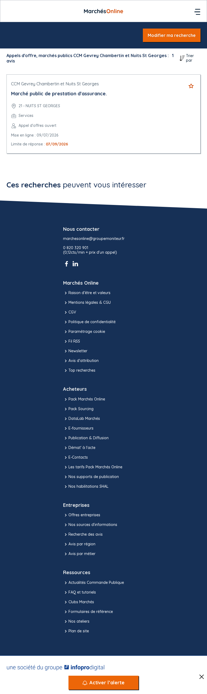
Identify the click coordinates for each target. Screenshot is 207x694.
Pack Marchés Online (86, 399)
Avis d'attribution (83, 360)
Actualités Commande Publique (96, 582)
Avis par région (81, 544)
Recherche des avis (85, 534)
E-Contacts (78, 457)
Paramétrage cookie (86, 331)
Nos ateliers (78, 621)
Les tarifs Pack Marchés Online (95, 467)
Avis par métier (81, 553)
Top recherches (81, 370)
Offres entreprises (84, 514)
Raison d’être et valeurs (89, 292)
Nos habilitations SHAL (88, 486)
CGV (72, 312)
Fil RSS (74, 341)
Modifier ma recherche (172, 35)
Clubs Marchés (81, 601)
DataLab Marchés (84, 418)
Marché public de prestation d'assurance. (59, 93)
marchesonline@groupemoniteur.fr (94, 238)
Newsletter (77, 350)
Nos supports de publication (93, 476)
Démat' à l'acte (81, 447)
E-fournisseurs (81, 428)
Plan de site (78, 631)
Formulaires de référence (90, 611)
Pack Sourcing (81, 408)
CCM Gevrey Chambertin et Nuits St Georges (55, 83)
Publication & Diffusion (88, 437)
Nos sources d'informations (92, 524)
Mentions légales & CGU (89, 302)
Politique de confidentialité (92, 321)
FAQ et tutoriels (82, 592)
